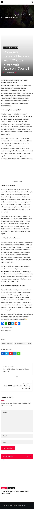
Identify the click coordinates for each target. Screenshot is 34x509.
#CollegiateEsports (20, 343)
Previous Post (9, 366)
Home (2, 15)
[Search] (32, 2)
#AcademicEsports (7, 343)
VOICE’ (25, 80)
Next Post (26, 383)
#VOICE (29, 343)
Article (8, 15)
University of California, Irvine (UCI (11, 116)
